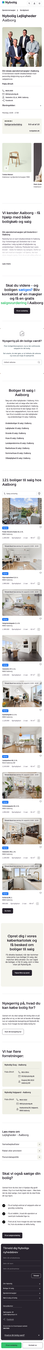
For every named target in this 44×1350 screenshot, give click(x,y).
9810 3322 (23, 1100)
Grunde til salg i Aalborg (15, 433)
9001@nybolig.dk (26, 1104)
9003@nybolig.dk (11, 94)
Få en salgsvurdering (12, 1235)
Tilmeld (36, 1276)
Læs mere (6, 1328)
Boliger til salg (8, 1288)
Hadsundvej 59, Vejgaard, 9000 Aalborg (29, 1109)
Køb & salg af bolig (10, 1298)
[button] (6, 264)
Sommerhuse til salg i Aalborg (18, 453)
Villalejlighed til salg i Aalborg (17, 458)
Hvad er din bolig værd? (15, 1335)
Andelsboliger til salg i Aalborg (18, 423)
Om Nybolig (7, 1284)
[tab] (20, 568)
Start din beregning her (13, 1032)
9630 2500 (9, 91)
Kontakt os (33, 1345)
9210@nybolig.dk (27, 1076)
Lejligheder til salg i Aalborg (17, 428)
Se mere (8, 911)
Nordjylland (24, 10)
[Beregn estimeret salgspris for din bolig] (39, 362)
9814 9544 (25, 1072)
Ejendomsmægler (8, 10)
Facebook (9, 100)
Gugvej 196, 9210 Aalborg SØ (27, 1081)
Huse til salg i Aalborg (14, 438)
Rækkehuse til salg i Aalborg (17, 448)
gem (40, 527)
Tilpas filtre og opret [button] (22, 973)
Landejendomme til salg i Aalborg (19, 443)
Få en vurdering (11, 1345)
